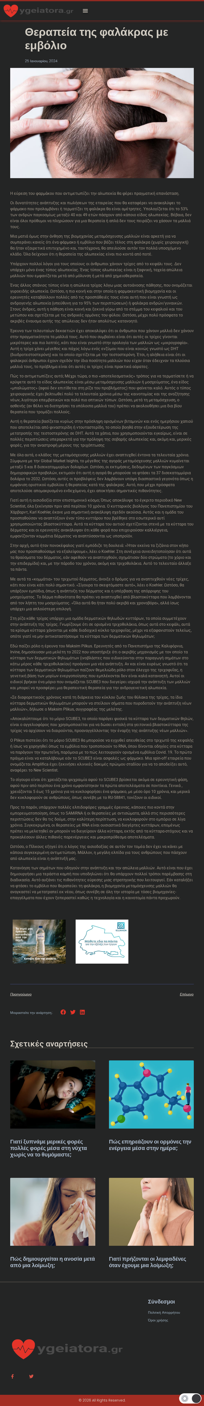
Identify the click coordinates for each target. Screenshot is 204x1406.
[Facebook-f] (12, 1376)
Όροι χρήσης (158, 1320)
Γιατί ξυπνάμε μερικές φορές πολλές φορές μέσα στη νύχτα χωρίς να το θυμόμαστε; (48, 1148)
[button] (85, 11)
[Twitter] (31, 1376)
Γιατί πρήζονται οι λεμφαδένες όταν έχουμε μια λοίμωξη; (147, 1262)
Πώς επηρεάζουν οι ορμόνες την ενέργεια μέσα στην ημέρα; (150, 1145)
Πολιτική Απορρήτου (164, 1312)
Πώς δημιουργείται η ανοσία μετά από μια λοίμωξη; (52, 1262)
